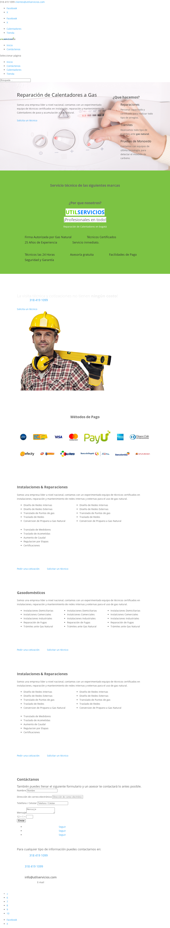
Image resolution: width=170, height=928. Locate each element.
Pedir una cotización (28, 568)
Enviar (21, 820)
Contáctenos (13, 49)
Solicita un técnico (27, 120)
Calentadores (14, 28)
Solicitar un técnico (57, 568)
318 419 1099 (39, 300)
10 (8, 913)
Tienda (10, 32)
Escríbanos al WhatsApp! (38, 860)
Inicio (10, 45)
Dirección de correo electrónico (34, 796)
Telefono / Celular (27, 803)
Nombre (21, 790)
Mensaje (21, 812)
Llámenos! (38, 305)
